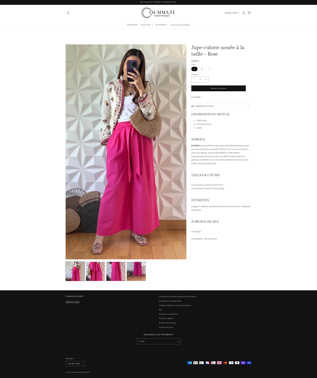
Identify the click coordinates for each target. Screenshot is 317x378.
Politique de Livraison (167, 323)
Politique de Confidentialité (170, 301)
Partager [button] (197, 97)
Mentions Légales (166, 318)
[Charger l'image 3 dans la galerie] (115, 271)
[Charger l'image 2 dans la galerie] (95, 271)
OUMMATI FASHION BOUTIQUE (80, 372)
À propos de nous (166, 327)
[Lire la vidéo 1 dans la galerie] (136, 271)
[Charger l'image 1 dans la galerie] (75, 271)
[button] (68, 13)
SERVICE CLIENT (73, 302)
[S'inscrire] (178, 341)
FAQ (160, 310)
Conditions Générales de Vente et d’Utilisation (177, 296)
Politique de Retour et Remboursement (175, 305)
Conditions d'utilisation (168, 314)
